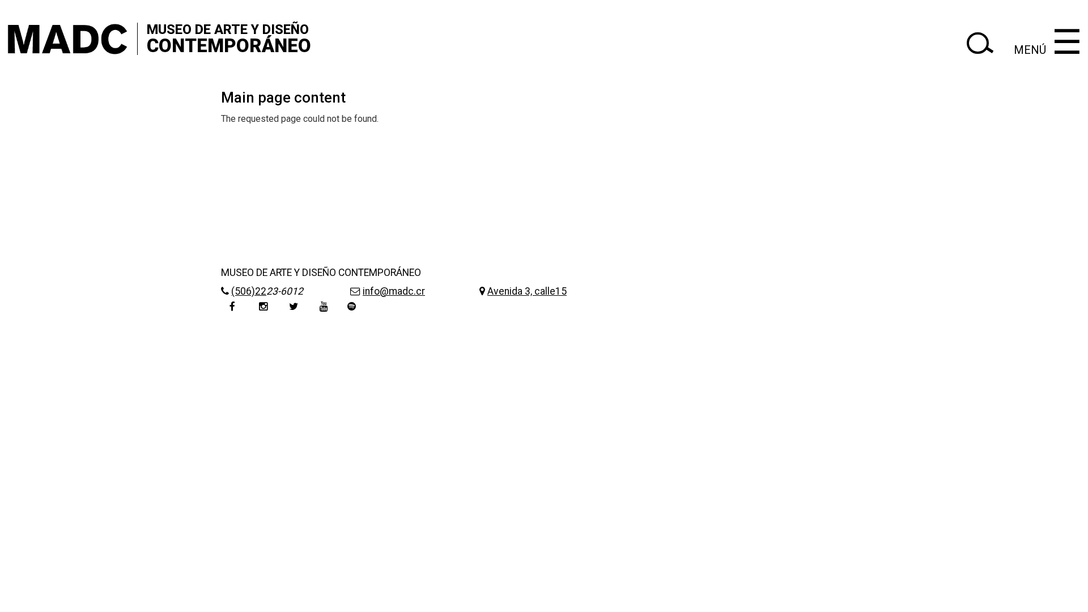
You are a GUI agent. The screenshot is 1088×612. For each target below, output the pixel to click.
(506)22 (248, 291)
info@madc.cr (394, 291)
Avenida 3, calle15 (527, 291)
